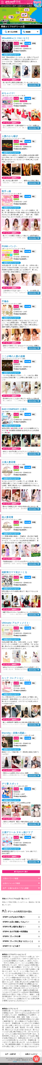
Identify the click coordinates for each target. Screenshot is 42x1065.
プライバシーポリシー (23, 1061)
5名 (30, 306)
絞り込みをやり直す (21, 871)
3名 (18, 522)
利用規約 (15, 1061)
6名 (30, 196)
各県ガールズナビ (31, 1054)
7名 (29, 141)
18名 (18, 467)
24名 (30, 522)
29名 (30, 467)
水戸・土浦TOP (10, 1054)
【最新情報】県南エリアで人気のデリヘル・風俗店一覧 (18, 3)
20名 (30, 43)
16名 (30, 577)
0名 (18, 43)
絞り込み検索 (12, 32)
